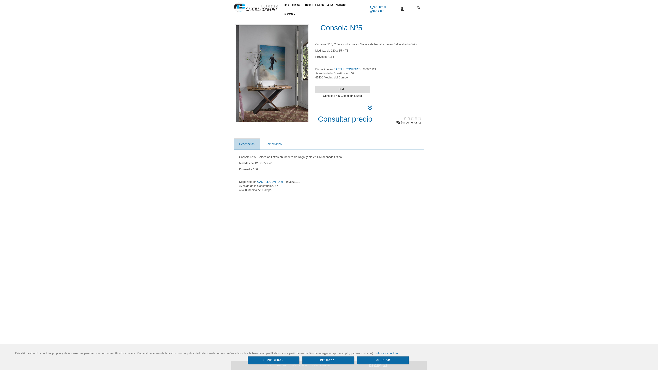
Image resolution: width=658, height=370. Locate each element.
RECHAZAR (328, 360)
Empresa (296, 4)
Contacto (289, 14)
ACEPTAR (383, 360)
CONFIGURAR (273, 360)
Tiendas (309, 4)
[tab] (247, 144)
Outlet (330, 4)
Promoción (341, 4)
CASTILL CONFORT (346, 69)
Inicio (286, 4)
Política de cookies (386, 353)
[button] (402, 9)
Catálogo (319, 4)
